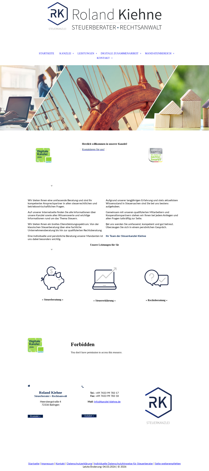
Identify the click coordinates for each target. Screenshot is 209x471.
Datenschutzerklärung (79, 463)
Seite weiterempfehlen (168, 463)
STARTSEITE (46, 53)
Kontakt (60, 463)
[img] (104, 16)
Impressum (47, 463)
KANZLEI (65, 53)
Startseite (33, 463)
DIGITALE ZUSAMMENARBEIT (119, 53)
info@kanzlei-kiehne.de (107, 401)
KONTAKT (103, 58)
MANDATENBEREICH (158, 53)
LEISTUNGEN (86, 53)
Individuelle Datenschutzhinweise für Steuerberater (123, 463)
